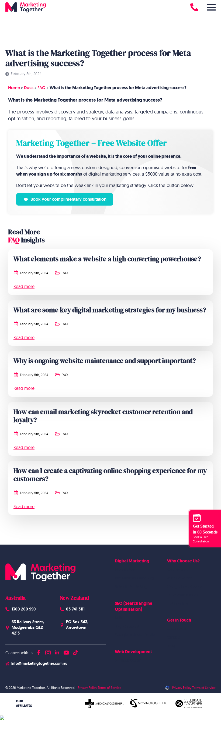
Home (14, 87)
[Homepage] (25, 7)
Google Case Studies (184, 586)
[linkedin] (57, 651)
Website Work (179, 578)
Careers (173, 637)
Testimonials (177, 603)
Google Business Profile (135, 634)
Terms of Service (109, 688)
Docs (28, 87)
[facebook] (39, 651)
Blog (171, 645)
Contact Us (176, 628)
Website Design (128, 660)
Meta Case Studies (182, 595)
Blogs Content (127, 626)
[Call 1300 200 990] (194, 7)
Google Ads (125, 569)
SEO (118, 617)
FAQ (41, 87)
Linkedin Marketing (131, 586)
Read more (23, 286)
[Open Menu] (211, 7)
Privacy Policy (87, 688)
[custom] (75, 651)
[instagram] (48, 651)
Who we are (177, 569)
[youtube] (66, 651)
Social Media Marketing (134, 578)
